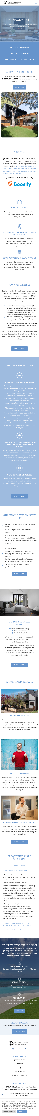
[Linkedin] (19, 1048)
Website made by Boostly (25, 1114)
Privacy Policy (19, 1071)
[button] (19, 871)
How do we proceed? (13, 929)
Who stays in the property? (16, 871)
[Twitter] (26, 1048)
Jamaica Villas (19, 1060)
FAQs (19, 1068)
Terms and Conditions (19, 1075)
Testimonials (19, 1064)
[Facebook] (13, 1048)
